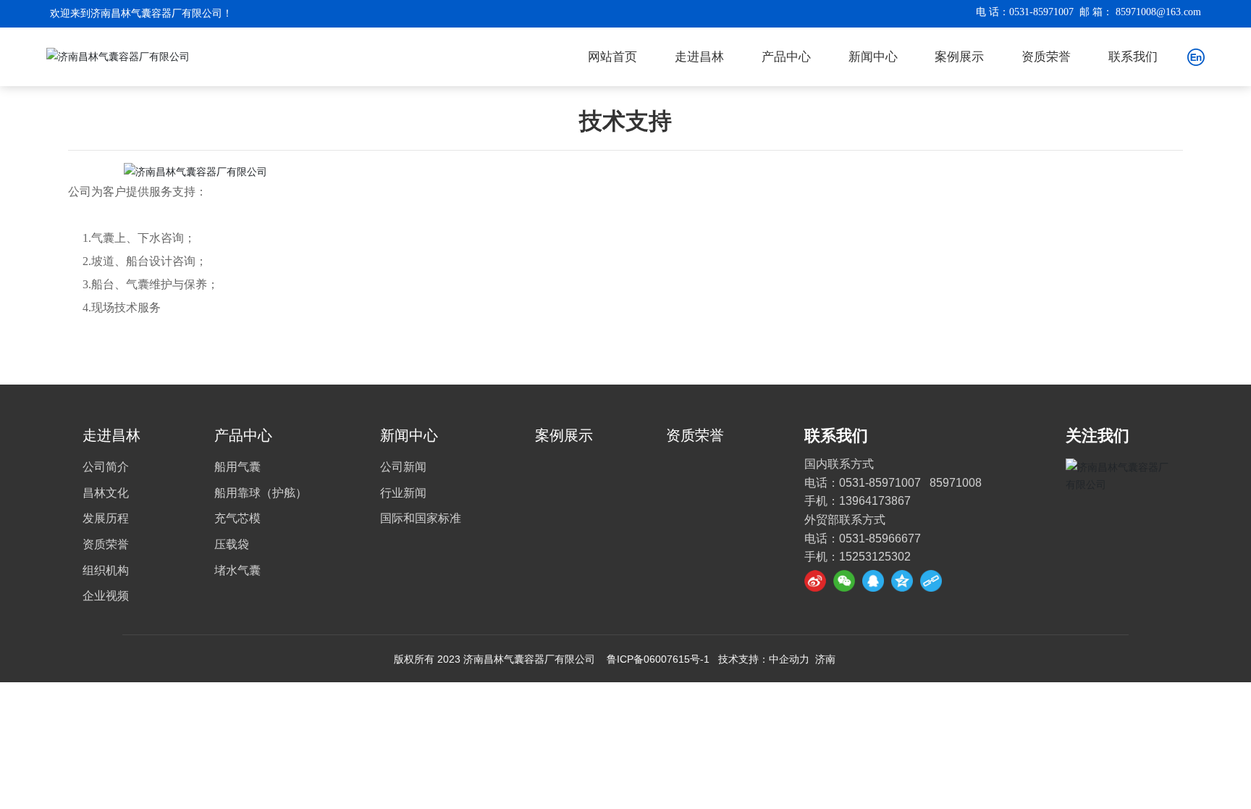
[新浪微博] (815, 581)
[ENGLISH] (1196, 55)
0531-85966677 (880, 538)
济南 (825, 659)
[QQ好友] (873, 581)
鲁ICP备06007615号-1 (658, 659)
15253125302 (875, 556)
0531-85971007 (1041, 12)
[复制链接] (931, 581)
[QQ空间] (902, 581)
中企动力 (789, 659)
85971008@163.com (1158, 12)
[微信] (844, 581)
